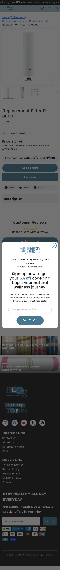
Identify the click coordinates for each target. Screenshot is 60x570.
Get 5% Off (30, 320)
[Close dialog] (54, 245)
